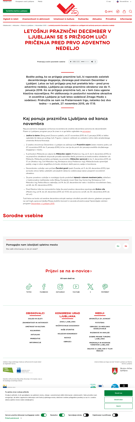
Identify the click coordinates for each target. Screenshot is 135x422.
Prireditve (111, 19)
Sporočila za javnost (99, 319)
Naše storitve (67, 329)
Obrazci (67, 341)
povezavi (87, 131)
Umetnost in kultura (64, 19)
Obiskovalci (7, 1)
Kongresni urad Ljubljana (25, 1)
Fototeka (99, 322)
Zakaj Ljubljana (67, 322)
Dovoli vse (118, 393)
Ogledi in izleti (10, 19)
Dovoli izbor (118, 399)
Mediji (40, 1)
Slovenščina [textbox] (124, 1)
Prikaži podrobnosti (12, 418)
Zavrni (118, 406)
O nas (108, 1)
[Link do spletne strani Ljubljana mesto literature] (119, 387)
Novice (67, 338)
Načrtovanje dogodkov (67, 326)
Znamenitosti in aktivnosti (36, 19)
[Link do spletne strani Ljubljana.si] (122, 371)
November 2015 (40, 25)
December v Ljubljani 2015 (42, 203)
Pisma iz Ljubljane (27, 25)
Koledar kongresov (67, 334)
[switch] (62, 415)
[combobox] (124, 1)
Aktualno (97, 19)
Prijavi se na (67, 270)
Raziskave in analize (100, 332)
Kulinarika (83, 19)
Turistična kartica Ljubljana (16, 11)
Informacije (126, 19)
